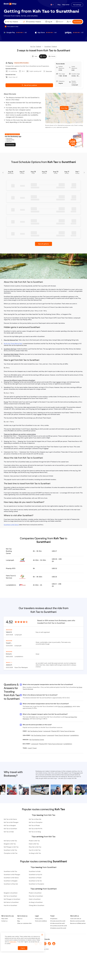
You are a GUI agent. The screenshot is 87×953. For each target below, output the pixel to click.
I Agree (22, 948)
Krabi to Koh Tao (34, 844)
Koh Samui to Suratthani (11, 902)
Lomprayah (75, 85)
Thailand (38, 46)
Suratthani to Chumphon (36, 884)
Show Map (64, 108)
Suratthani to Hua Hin (35, 874)
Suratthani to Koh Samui (11, 878)
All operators (53, 918)
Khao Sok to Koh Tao (35, 847)
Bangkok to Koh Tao (10, 844)
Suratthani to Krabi (35, 871)
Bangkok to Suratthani (10, 893)
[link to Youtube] (53, 943)
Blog (18, 921)
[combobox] (13, 21)
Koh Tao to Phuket (34, 825)
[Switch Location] (24, 21)
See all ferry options (30, 85)
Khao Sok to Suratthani (36, 896)
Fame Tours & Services (11, 577)
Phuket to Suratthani (35, 893)
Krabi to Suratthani (35, 899)
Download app (10, 144)
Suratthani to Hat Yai (35, 881)
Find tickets (77, 22)
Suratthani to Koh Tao (10, 850)
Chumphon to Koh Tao (10, 853)
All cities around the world (57, 923)
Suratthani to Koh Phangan (12, 874)
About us (19, 918)
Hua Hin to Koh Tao (34, 850)
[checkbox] (5, 26)
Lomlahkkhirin (11, 585)
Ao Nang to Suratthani (36, 902)
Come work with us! (75, 918)
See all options (43, 244)
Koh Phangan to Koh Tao (11, 847)
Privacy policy (39, 918)
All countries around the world (58, 925)
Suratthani (47, 46)
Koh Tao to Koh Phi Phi (35, 828)
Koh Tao (32, 46)
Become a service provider (77, 921)
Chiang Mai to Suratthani (36, 905)
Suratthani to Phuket (35, 878)
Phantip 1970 (10, 568)
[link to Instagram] (44, 943)
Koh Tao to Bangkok (10, 825)
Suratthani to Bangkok (10, 881)
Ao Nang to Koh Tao (35, 853)
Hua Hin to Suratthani (10, 905)
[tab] (34, 56)
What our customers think (24, 923)
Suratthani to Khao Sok (11, 884)
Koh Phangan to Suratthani (12, 899)
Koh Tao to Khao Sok (35, 819)
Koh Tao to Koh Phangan (11, 822)
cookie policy (13, 942)
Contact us (4, 921)
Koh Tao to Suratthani (10, 828)
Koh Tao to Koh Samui (10, 819)
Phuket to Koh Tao (34, 841)
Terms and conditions (41, 921)
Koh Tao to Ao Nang (35, 832)
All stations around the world (58, 928)
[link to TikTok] (49, 943)
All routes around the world (57, 921)
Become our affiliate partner (78, 923)
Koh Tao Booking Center (9, 551)
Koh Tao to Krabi (9, 832)
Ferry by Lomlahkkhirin (65, 706)
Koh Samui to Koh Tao (10, 841)
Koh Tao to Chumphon (35, 822)
